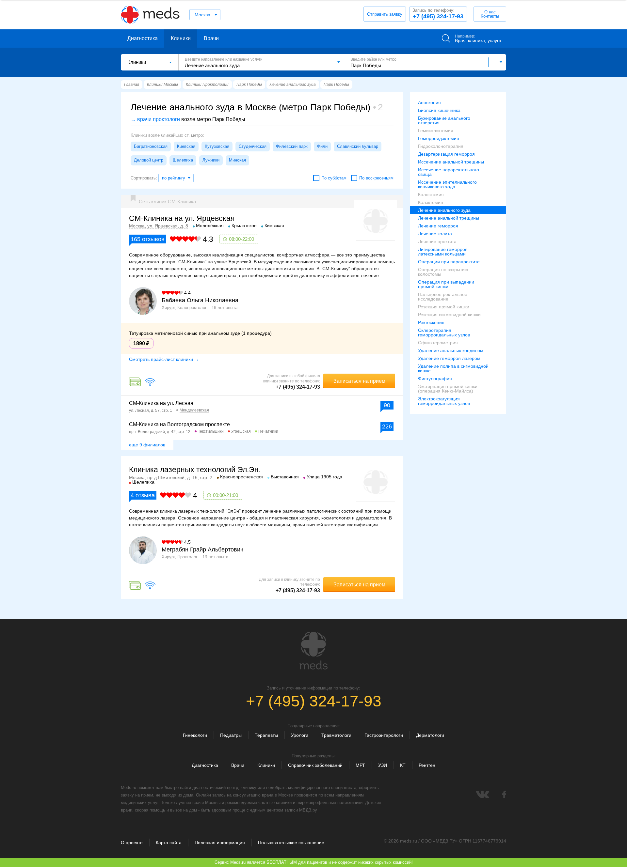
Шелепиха (183, 160)
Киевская (186, 146)
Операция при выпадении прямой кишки (446, 284)
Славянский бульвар (357, 146)
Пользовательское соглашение (291, 842)
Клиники (181, 38)
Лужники (210, 160)
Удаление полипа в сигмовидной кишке (453, 368)
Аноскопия (429, 102)
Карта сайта (169, 842)
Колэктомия (430, 202)
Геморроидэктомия (438, 138)
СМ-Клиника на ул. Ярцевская (181, 218)
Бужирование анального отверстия (444, 120)
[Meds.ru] (313, 651)
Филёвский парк (292, 146)
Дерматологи (430, 735)
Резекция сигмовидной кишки (449, 314)
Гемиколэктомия (435, 130)
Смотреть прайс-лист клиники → (164, 359)
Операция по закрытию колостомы (443, 272)
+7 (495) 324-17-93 (437, 14)
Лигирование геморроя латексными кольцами (443, 251)
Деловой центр (148, 160)
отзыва (143, 495)
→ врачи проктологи (155, 119)
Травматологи (336, 735)
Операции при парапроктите (449, 261)
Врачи (211, 38)
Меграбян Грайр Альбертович (202, 549)
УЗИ (382, 765)
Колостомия (431, 194)
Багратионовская (151, 146)
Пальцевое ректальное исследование (442, 297)
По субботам (333, 178)
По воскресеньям (376, 178)
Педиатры (231, 735)
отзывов (148, 239)
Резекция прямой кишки (443, 306)
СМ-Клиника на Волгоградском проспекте (179, 424)
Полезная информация (220, 842)
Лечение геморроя (438, 225)
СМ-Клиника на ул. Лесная (161, 403)
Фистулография (435, 378)
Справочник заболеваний (315, 765)
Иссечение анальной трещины (451, 161)
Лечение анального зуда (444, 210)
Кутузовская (217, 146)
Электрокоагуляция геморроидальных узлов (444, 401)
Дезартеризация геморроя (446, 154)
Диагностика (142, 38)
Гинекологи (195, 735)
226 (387, 426)
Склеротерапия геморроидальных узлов (444, 332)
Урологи (299, 735)
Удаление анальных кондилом (450, 350)
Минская (237, 160)
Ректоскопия (431, 322)
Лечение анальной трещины (448, 218)
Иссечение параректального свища (448, 172)
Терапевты (266, 735)
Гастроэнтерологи (383, 735)
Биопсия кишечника (439, 110)
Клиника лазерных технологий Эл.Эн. (195, 469)
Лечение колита (435, 233)
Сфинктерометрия (438, 342)
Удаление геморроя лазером (449, 358)
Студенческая (252, 146)
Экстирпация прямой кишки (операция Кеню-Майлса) (447, 389)
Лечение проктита (437, 241)
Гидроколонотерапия (440, 146)
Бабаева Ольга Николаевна (200, 300)
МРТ (360, 765)
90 (387, 405)
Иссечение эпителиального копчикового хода (447, 184)
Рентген (427, 765)
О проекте (132, 842)
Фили (322, 146)
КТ (403, 765)
